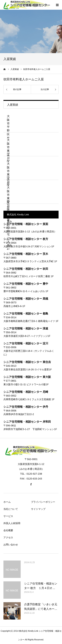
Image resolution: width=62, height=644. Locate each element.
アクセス (8, 537)
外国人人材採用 (11, 523)
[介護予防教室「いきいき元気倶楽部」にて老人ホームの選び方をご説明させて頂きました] (12, 611)
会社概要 (8, 530)
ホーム (7, 501)
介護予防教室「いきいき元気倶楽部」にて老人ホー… (40, 606)
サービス (8, 516)
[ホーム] (4, 69)
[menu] (57, 5)
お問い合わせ (10, 544)
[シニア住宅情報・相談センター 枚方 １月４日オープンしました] (12, 590)
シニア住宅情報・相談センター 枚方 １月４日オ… (40, 586)
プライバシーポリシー (43, 501)
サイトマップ (38, 509)
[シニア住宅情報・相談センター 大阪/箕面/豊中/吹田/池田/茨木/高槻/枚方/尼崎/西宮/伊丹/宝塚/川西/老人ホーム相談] (31, 454)
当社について (10, 509)
